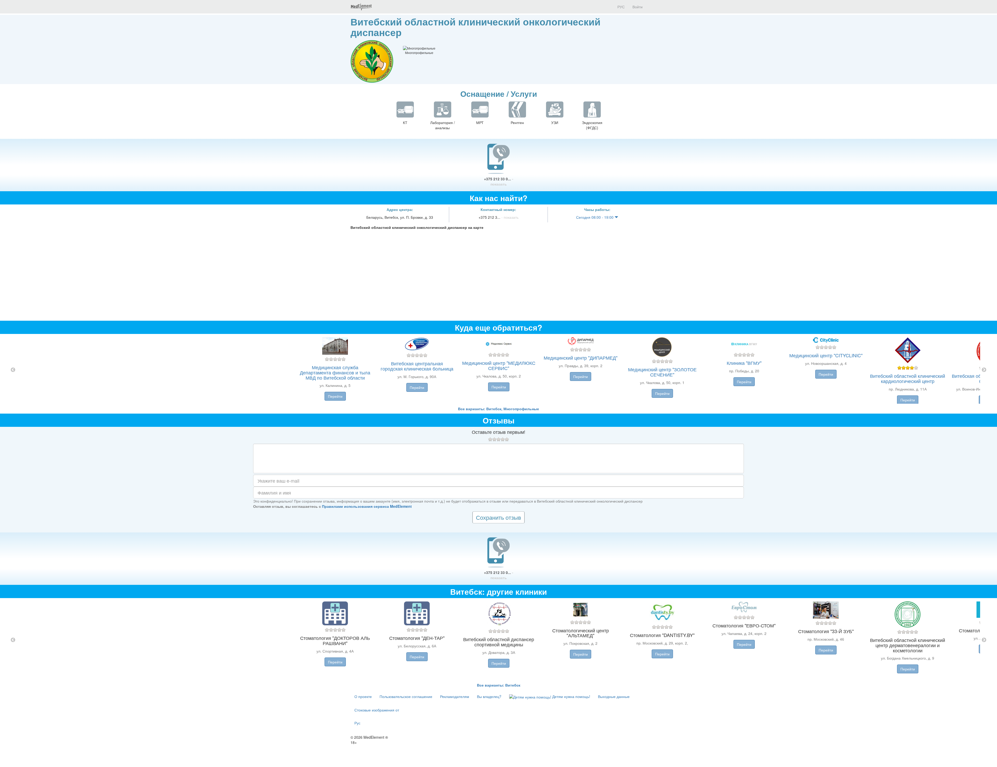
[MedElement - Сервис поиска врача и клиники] (361, 6)
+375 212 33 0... (498, 181)
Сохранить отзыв (498, 517)
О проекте (363, 696)
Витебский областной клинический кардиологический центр (907, 378)
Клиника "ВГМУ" (744, 362)
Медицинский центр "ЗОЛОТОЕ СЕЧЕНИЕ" (662, 372)
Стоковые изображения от (376, 710)
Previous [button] (13, 370)
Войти (637, 6)
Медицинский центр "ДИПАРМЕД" (580, 357)
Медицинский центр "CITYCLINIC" (826, 355)
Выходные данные (614, 696)
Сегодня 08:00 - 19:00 (595, 217)
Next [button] (984, 370)
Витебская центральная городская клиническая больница (417, 366)
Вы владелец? (489, 696)
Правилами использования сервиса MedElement (367, 506)
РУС (620, 6)
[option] (499, 370)
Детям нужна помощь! (570, 696)
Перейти (335, 396)
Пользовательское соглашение (406, 696)
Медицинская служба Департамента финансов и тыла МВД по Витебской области (335, 372)
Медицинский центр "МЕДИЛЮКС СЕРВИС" (498, 365)
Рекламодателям (454, 696)
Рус (357, 722)
